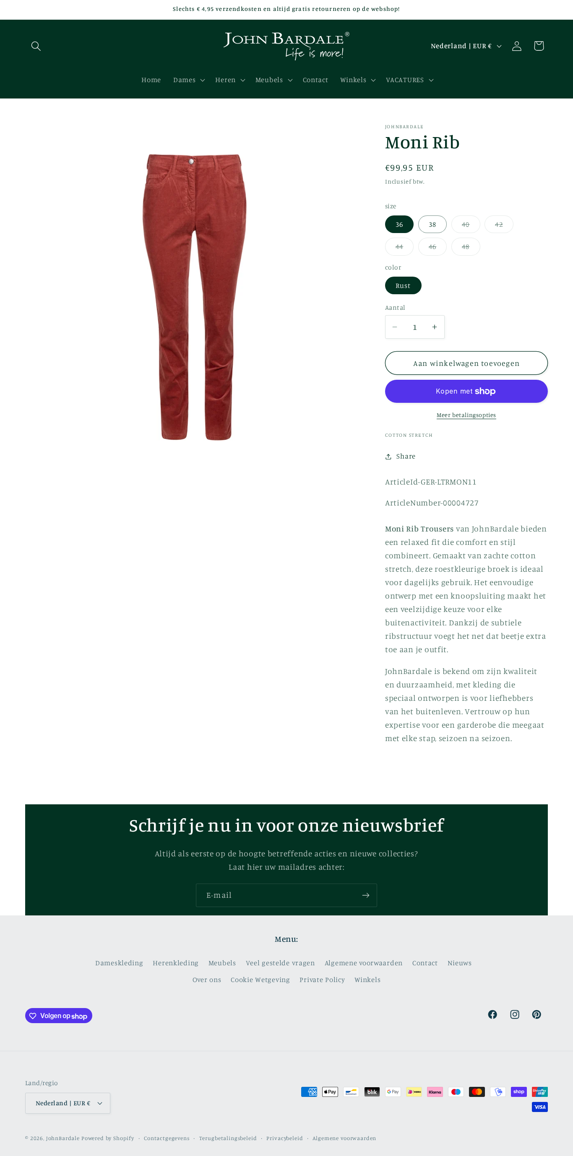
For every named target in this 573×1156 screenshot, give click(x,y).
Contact (425, 963)
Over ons (207, 979)
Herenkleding (176, 963)
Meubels (222, 963)
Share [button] (406, 456)
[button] (36, 46)
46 (438, 249)
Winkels (367, 979)
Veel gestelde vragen (280, 963)
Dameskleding (119, 963)
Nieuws (460, 963)
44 (405, 249)
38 (432, 224)
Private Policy (322, 979)
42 (504, 226)
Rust (403, 285)
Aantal (395, 307)
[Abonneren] (365, 895)
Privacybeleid (284, 1137)
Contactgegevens (167, 1137)
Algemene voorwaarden (364, 963)
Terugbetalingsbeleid (228, 1137)
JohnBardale (63, 1137)
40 (471, 226)
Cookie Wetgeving (260, 979)
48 (471, 249)
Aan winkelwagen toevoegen (466, 363)
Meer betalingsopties (466, 414)
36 (399, 224)
